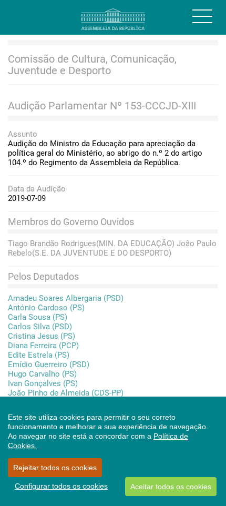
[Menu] (202, 16)
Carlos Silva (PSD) (40, 326)
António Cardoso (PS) (46, 307)
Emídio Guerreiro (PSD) (48, 364)
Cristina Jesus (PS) (41, 336)
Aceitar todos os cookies (170, 486)
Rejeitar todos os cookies (55, 467)
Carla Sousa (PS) (37, 317)
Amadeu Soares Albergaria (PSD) (66, 298)
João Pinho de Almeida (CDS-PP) (66, 393)
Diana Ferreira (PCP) (43, 345)
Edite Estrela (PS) (38, 355)
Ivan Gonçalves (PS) (43, 383)
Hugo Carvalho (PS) (42, 374)
